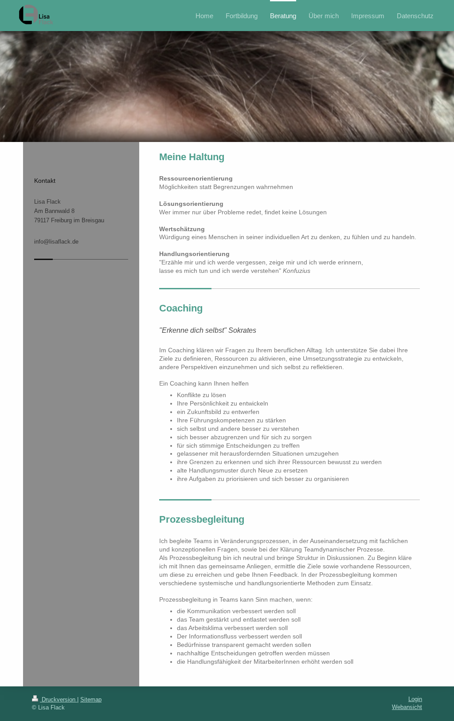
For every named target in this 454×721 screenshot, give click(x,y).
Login (415, 699)
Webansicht (407, 707)
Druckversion (58, 699)
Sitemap (91, 699)
